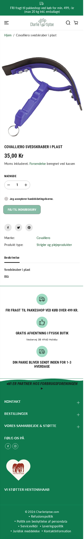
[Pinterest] (29, 227)
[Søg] (68, 23)
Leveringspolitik (53, 526)
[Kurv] (76, 23)
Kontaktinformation (57, 531)
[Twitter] (18, 227)
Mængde (10, 176)
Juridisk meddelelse (26, 531)
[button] (6, 22)
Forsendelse (38, 163)
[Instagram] (15, 446)
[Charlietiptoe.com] (42, 22)
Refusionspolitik (42, 516)
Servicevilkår (29, 526)
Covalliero (43, 238)
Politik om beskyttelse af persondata (42, 521)
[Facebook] (8, 227)
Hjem (8, 35)
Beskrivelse (12, 257)
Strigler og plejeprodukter (54, 245)
